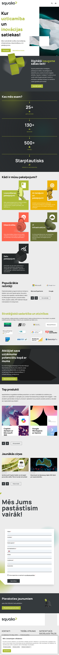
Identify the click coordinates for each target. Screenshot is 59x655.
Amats (9, 554)
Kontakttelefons (11, 548)
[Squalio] (9, 3)
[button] (9, 551)
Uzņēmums (10, 560)
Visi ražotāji (45, 298)
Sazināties (13, 581)
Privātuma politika (7, 647)
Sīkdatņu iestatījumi (26, 647)
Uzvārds (9, 537)
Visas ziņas (16, 484)
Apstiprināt (7, 650)
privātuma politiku (30, 575)
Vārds (8, 531)
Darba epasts (10, 543)
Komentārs (10, 566)
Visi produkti (16, 443)
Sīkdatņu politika (16, 647)
